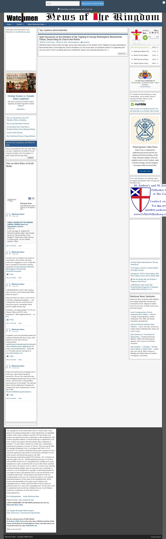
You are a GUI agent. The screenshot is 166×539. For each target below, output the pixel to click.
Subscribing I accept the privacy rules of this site (76, 9)
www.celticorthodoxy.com (14, 353)
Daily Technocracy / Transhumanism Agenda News (23, 513)
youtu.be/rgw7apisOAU (18, 349)
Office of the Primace (48, 42)
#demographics (11, 269)
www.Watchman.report (22, 32)
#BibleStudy (27, 346)
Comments (85, 42)
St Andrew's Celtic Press (15, 521)
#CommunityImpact (20, 267)
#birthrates (30, 267)
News (9, 24)
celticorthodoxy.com (140, 178)
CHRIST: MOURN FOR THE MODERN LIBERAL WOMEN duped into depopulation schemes (20, 224)
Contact (19, 24)
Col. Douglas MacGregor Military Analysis (20, 510)
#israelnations (26, 392)
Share (20, 245)
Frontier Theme (156, 537)
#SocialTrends (21, 269)
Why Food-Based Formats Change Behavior (21, 136)
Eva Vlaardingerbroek (14, 496)
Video (11, 274)
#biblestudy (16, 346)
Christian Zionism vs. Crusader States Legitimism (21, 97)
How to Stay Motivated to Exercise (18, 123)
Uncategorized (74, 42)
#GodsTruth (10, 392)
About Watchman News (36, 24)
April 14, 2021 (62, 42)
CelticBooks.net (31, 525)
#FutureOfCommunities (13, 271)
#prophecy (21, 344)
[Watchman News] (13, 200)
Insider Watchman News (31, 496)
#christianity (29, 344)
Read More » (21, 109)
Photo (12, 320)
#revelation (13, 344)
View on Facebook (11, 245)
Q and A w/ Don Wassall (14, 132)
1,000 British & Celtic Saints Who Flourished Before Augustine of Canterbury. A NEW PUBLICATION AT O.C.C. (145, 287)
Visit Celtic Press (145, 171)
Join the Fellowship (145, 86)
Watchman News (18, 214)
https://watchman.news (26, 500)
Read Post (122, 53)
